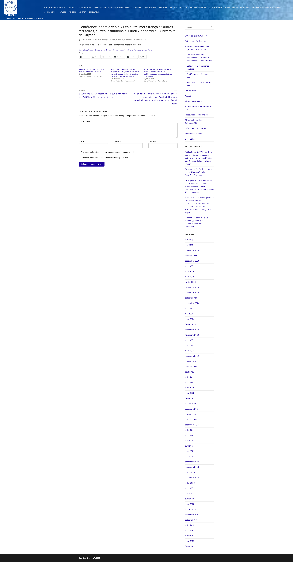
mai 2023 (189, 345)
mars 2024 (189, 319)
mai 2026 (189, 245)
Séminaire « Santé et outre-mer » (198, 84)
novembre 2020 (192, 467)
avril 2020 (189, 499)
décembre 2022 (192, 356)
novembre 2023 (192, 335)
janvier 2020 (190, 509)
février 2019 (190, 546)
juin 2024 (189, 308)
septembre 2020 (192, 477)
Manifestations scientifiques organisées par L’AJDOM (197, 47)
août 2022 (189, 372)
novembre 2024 (192, 292)
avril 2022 (189, 388)
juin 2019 (189, 530)
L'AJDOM (10, 15)
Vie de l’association (193, 101)
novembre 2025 (192, 250)
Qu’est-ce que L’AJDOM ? (196, 36)
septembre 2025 (192, 261)
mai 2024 (189, 314)
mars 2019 (189, 541)
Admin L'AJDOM (86, 40)
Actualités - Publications (122, 40)
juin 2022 (189, 382)
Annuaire (189, 96)
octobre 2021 (191, 419)
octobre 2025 (191, 255)
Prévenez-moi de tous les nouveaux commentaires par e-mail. (107, 152)
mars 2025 (189, 277)
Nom (81, 142)
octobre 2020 (191, 472)
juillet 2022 (190, 377)
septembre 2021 (192, 425)
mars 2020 (189, 504)
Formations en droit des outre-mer (198, 108)
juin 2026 (189, 240)
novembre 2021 (191, 414)
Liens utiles (190, 139)
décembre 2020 (192, 462)
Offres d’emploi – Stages (195, 128)
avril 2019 (189, 536)
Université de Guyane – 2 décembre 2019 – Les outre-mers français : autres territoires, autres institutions (115, 50)
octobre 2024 (191, 298)
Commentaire (85, 121)
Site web (152, 142)
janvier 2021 (190, 456)
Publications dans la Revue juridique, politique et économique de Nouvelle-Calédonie (196, 222)
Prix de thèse (190, 91)
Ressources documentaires (196, 115)
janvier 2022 (190, 403)
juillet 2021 (189, 430)
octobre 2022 (191, 366)
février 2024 (190, 324)
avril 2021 (189, 446)
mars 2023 (189, 351)
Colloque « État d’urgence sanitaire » (198, 67)
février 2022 (190, 398)
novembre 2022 (192, 361)
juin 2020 (189, 488)
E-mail (117, 142)
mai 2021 (189, 440)
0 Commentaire (141, 40)
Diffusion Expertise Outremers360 (193, 121)
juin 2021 (189, 435)
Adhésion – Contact (193, 133)
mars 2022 (189, 393)
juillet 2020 (190, 483)
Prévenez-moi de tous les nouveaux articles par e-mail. (105, 157)
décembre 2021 (191, 409)
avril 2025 (189, 271)
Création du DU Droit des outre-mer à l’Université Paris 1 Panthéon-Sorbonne (199, 172)
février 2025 (190, 282)
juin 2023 (189, 340)
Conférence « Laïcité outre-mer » (199, 75)
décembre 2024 (192, 287)
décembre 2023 (192, 329)
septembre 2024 (192, 303)
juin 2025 (189, 266)
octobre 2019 (191, 520)
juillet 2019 (189, 525)
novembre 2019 (191, 514)
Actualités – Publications (195, 41)
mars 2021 (189, 451)
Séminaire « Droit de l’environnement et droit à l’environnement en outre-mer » (200, 57)
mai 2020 (189, 493)
